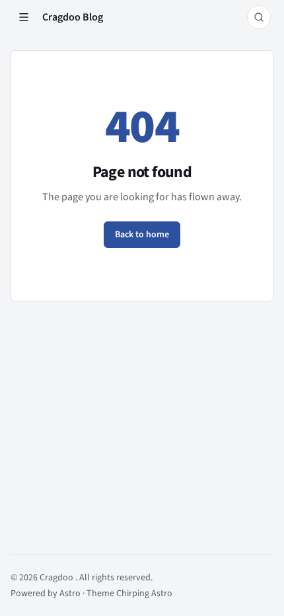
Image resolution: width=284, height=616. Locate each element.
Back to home (142, 234)
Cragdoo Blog (72, 17)
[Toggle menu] (23, 17)
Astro (71, 593)
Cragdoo (57, 577)
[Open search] (259, 17)
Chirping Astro (144, 593)
